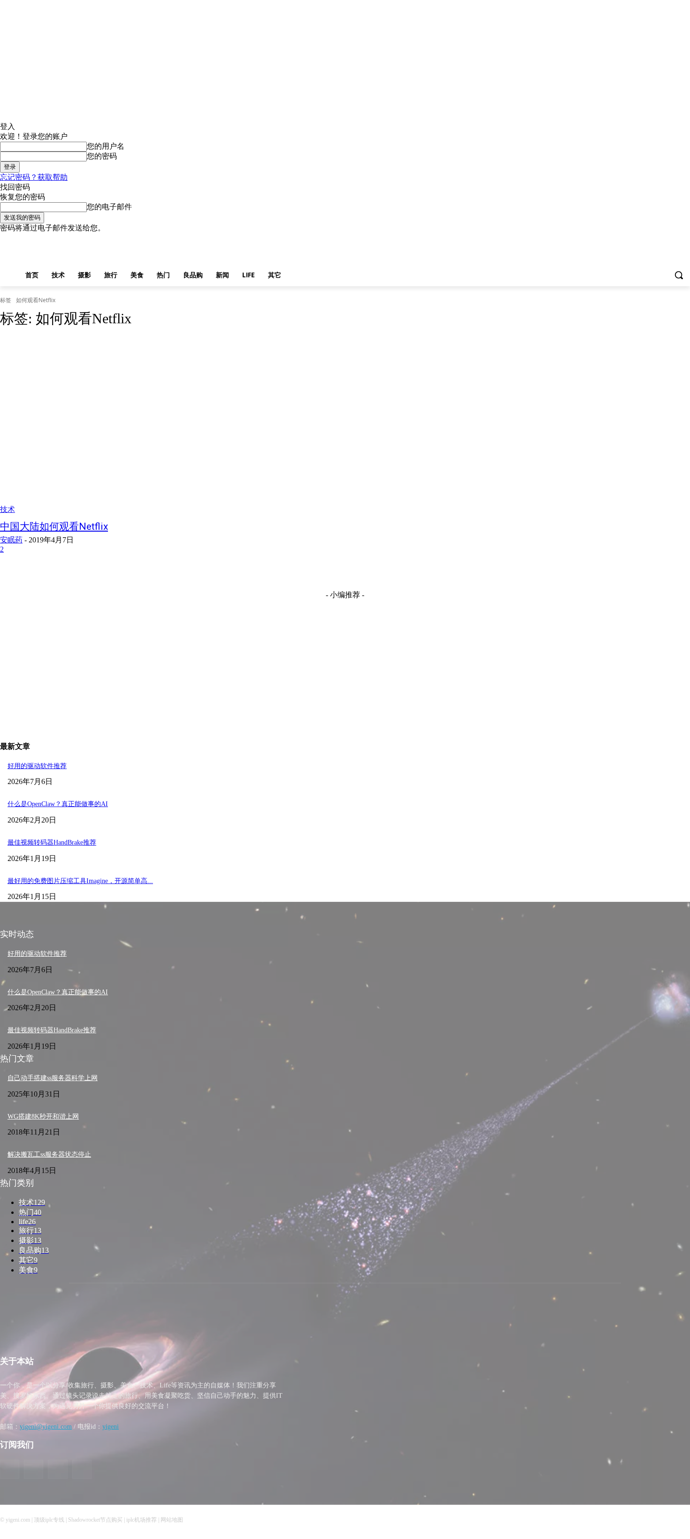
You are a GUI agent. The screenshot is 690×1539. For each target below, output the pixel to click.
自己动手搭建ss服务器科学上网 (53, 1078)
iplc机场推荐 (141, 1519)
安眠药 (11, 540)
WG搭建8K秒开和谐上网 (43, 1116)
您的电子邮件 (109, 207)
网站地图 (172, 1519)
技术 (7, 509)
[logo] (86, 1327)
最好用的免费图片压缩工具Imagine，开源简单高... (80, 880)
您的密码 (102, 156)
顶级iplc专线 (49, 1519)
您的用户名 (105, 146)
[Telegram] (658, 240)
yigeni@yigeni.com (46, 1426)
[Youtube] (684, 240)
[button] (678, 275)
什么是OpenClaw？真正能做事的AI (58, 804)
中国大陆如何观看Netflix (54, 526)
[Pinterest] (645, 240)
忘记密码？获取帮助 (34, 177)
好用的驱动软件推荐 (37, 766)
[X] (671, 240)
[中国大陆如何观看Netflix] (178, 425)
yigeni (110, 1426)
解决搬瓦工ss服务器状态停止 (49, 1154)
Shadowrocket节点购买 (95, 1519)
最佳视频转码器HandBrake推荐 (52, 842)
